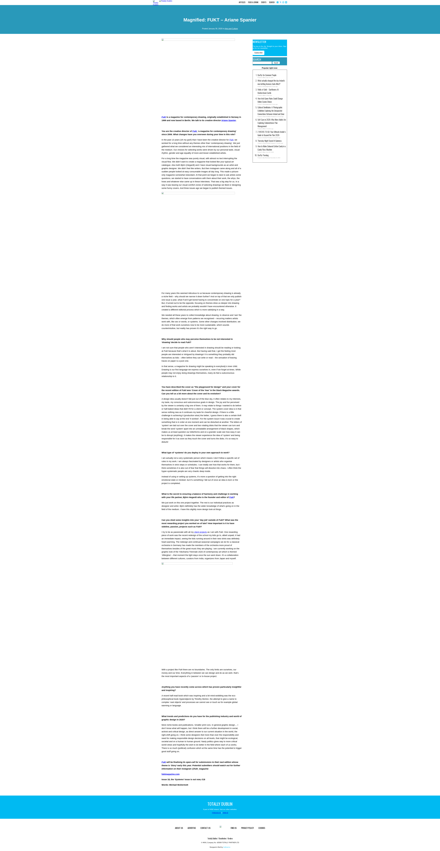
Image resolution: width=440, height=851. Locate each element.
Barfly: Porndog (263, 155)
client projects (200, 532)
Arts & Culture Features (269, 116)
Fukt (164, 762)
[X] (281, 2)
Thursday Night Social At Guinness (270, 140)
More (264, 77)
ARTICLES (242, 2)
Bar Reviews (266, 157)
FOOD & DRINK (253, 2)
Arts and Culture (231, 29)
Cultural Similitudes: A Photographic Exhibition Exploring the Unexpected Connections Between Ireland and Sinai (271, 110)
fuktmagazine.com (171, 774)
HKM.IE (225, 813)
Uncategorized (267, 86)
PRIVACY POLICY (247, 827)
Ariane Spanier (228, 120)
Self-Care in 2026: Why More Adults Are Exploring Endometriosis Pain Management (272, 123)
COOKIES (261, 827)
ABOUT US (179, 827)
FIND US (234, 827)
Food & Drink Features (269, 143)
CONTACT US (205, 827)
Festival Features (268, 137)
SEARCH (272, 2)
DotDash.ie (226, 847)
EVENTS (263, 2)
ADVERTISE (192, 827)
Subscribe (258, 53)
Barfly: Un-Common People (267, 75)
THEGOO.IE (216, 813)
